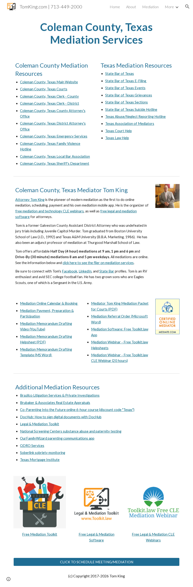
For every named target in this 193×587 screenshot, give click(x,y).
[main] (96, 33)
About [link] (131, 6)
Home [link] (115, 6)
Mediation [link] (150, 6)
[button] (187, 6)
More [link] (169, 6)
